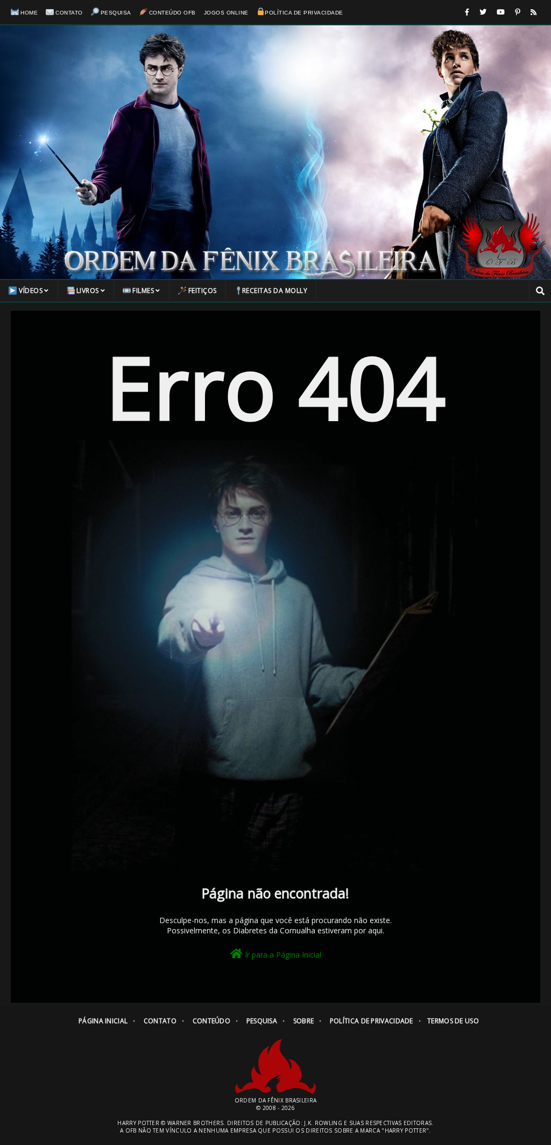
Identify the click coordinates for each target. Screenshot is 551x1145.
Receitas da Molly (275, 290)
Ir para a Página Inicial (282, 954)
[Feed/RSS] (533, 12)
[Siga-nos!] (483, 12)
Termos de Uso (453, 1020)
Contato (69, 13)
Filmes (143, 290)
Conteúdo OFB (172, 13)
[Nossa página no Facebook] (467, 12)
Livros (87, 290)
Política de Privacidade (304, 13)
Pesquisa (116, 13)
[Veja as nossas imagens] (517, 12)
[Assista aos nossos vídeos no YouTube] (500, 12)
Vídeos (31, 290)
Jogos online (226, 13)
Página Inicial (103, 1020)
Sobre (303, 1020)
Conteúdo (211, 1020)
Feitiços (202, 290)
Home (29, 13)
